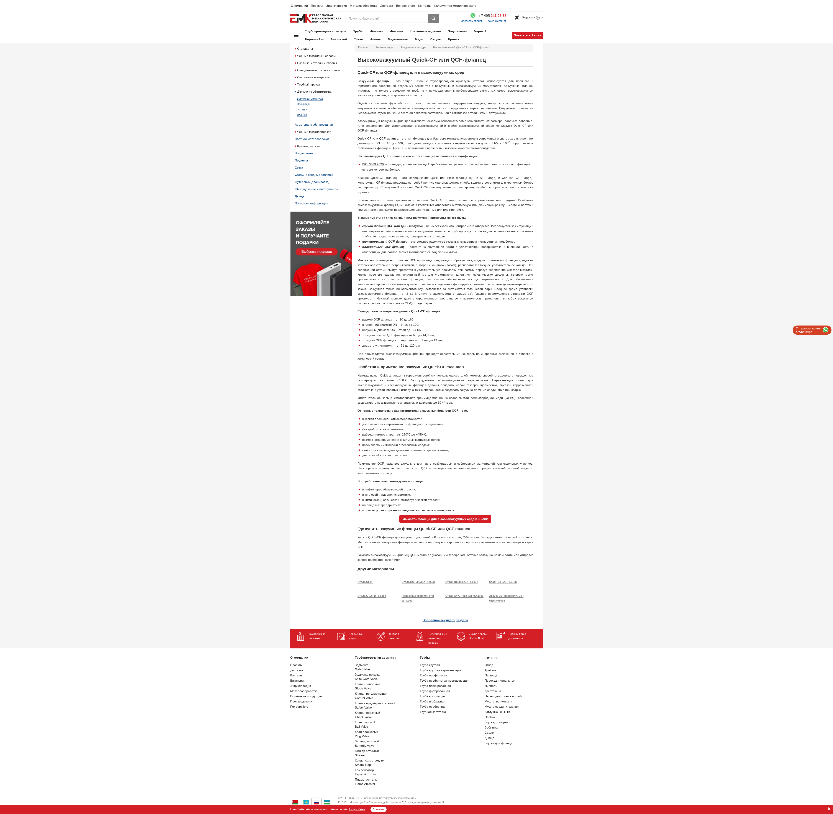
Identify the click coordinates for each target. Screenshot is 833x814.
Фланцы (396, 31)
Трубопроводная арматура (325, 31)
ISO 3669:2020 (373, 164)
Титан (358, 39)
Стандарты (305, 48)
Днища (300, 196)
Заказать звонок (471, 21)
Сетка (299, 167)
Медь (419, 39)
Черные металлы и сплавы (316, 56)
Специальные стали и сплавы (318, 70)
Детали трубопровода (314, 91)
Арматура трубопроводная (314, 124)
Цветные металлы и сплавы (317, 63)
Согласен (378, 809)
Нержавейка (314, 39)
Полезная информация (311, 203)
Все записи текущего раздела (445, 620)
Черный (480, 31)
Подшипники (457, 31)
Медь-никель (398, 39)
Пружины (301, 160)
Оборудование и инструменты (316, 189)
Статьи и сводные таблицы (314, 174)
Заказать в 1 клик (527, 35)
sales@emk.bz (497, 21)
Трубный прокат (308, 84)
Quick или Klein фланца (449, 177)
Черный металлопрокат (314, 131)
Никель (375, 39)
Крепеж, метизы (308, 146)
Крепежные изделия (425, 31)
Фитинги (376, 31)
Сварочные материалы (313, 77)
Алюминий (339, 39)
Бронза (453, 39)
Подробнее (357, 809)
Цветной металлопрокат (312, 139)
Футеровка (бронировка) (312, 182)
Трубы (358, 31)
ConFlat (507, 177)
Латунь (435, 39)
